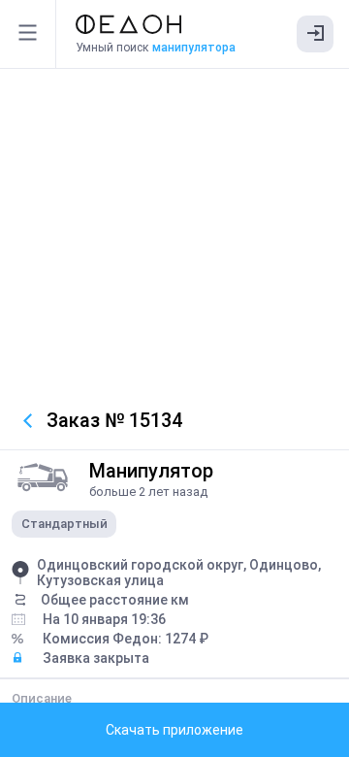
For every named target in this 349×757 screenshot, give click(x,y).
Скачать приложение (174, 730)
